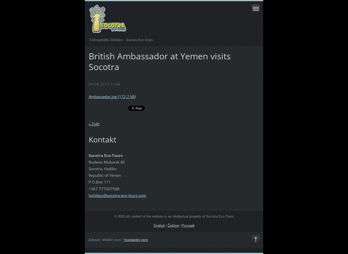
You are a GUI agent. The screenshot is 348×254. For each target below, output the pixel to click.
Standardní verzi (136, 240)
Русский (188, 226)
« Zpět (94, 123)
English (159, 226)
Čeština (173, 226)
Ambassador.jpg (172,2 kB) (112, 96)
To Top (256, 240)
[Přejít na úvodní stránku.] (157, 21)
